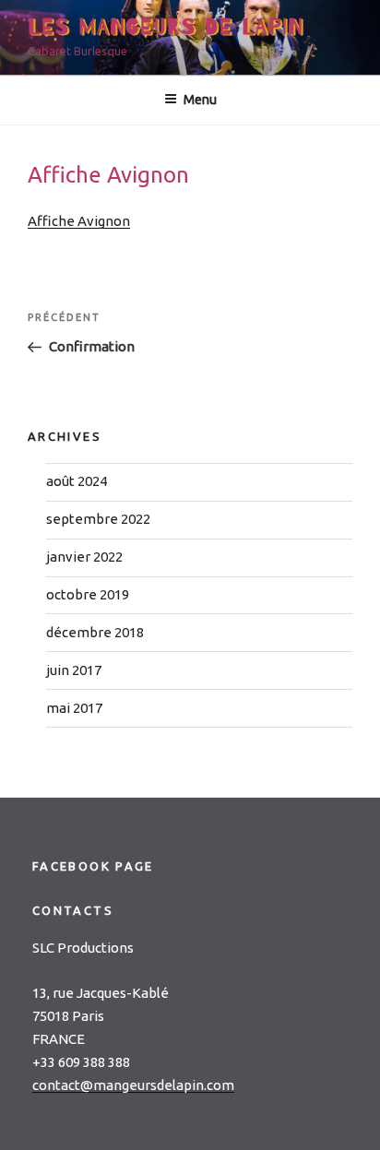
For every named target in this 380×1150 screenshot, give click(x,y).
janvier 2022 (84, 556)
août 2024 (76, 481)
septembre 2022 (98, 519)
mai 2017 (74, 708)
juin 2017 (73, 670)
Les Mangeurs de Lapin (166, 27)
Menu (200, 99)
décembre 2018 (95, 632)
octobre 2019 (87, 594)
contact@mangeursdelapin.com (133, 1085)
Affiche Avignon (79, 221)
